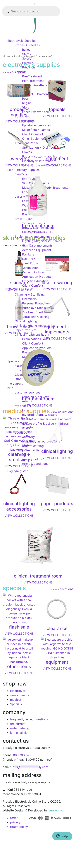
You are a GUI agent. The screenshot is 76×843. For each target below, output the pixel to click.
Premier (27, 63)
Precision (28, 67)
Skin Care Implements (37, 245)
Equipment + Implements (32, 236)
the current (17, 724)
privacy (15, 822)
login (25, 410)
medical (15, 699)
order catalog (19, 728)
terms (14, 818)
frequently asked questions (29, 719)
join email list (19, 732)
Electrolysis (18, 691)
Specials (16, 704)
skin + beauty (19, 695)
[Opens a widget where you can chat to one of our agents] (62, 836)
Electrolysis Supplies (21, 40)
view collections (62, 589)
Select (26, 58)
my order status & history (40, 414)
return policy (19, 827)
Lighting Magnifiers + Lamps (42, 241)
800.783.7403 (22, 755)
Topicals (20, 72)
